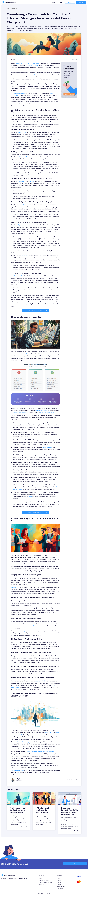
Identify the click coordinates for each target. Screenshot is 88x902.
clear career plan (22, 631)
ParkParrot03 (18, 276)
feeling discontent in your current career (27, 63)
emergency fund (40, 681)
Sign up (81, 2)
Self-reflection (15, 587)
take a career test (38, 626)
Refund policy (42, 884)
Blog (61, 2)
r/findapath (22, 181)
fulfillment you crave (32, 65)
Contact (53, 2)
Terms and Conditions (44, 880)
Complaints (59, 882)
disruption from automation (20, 412)
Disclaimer (59, 880)
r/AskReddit (31, 181)
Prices (40, 878)
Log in (69, 2)
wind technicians (48, 447)
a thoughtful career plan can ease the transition (40, 751)
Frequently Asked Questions (45, 882)
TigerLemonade (22, 225)
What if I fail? (49, 732)
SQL (56, 487)
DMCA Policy (60, 888)
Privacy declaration (61, 886)
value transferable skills (20, 354)
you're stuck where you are (37, 74)
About (58, 878)
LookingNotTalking (23, 204)
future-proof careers (41, 410)
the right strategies (20, 93)
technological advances (47, 412)
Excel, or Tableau (17, 489)
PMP (30, 496)
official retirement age (22, 742)
